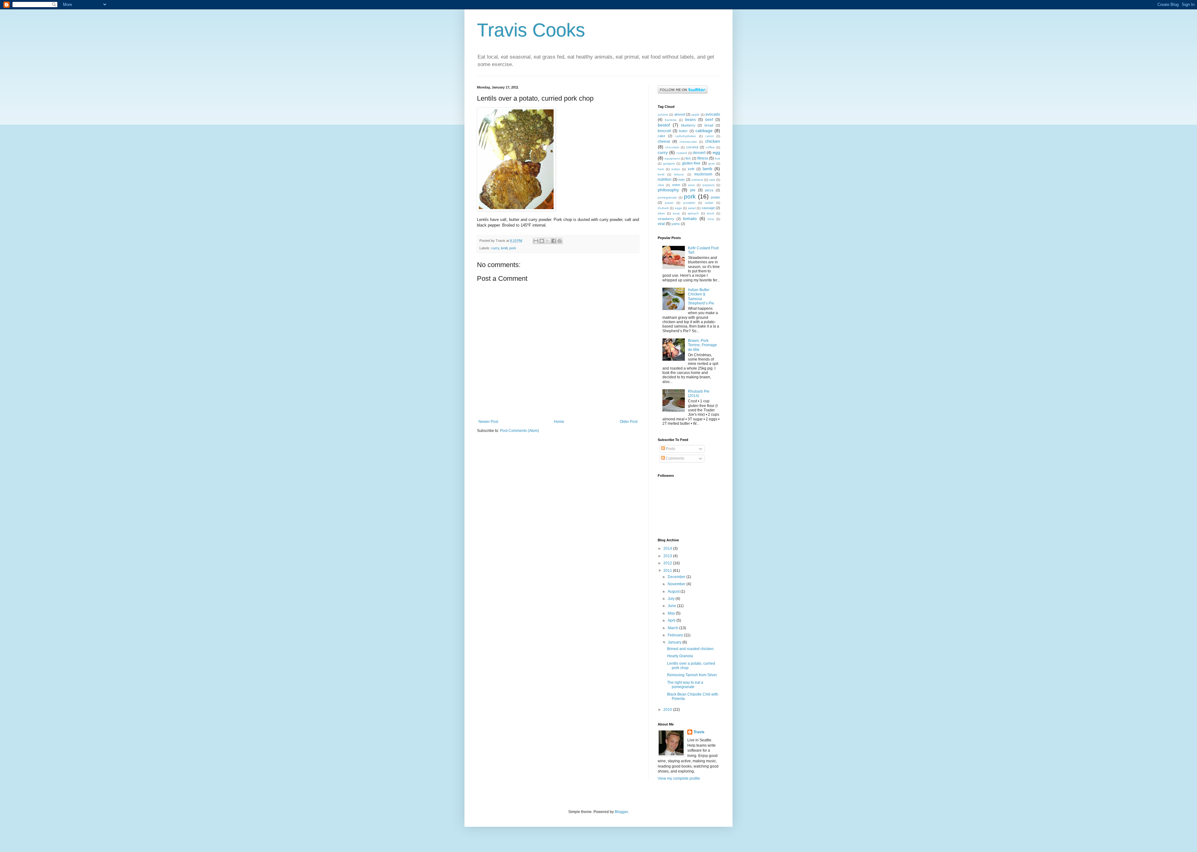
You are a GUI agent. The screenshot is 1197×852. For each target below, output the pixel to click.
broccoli (664, 131)
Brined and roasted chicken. (690, 649)
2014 (668, 548)
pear (691, 185)
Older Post (628, 421)
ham (661, 169)
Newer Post (488, 421)
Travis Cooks (531, 30)
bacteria (670, 120)
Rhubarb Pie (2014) (698, 393)
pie (692, 190)
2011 (668, 570)
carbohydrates (685, 136)
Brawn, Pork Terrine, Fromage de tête (702, 345)
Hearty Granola (680, 656)
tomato (690, 218)
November (677, 584)
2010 (668, 709)
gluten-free (691, 163)
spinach (693, 213)
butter (683, 131)
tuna (711, 219)
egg (716, 152)
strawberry (666, 219)
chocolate (672, 147)
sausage (708, 208)
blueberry (688, 125)
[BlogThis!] (542, 241)
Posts (670, 449)
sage (678, 208)
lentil (504, 248)
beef (709, 119)
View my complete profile (679, 778)
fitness (702, 158)
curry (495, 248)
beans (690, 119)
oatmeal (697, 179)
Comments (674, 458)
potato (715, 197)
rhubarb (663, 208)
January (675, 642)
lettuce (679, 174)
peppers (708, 185)
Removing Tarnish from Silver (692, 675)
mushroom (703, 174)
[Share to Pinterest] (559, 241)
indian (675, 169)
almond (679, 114)
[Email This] (536, 241)
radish (709, 202)
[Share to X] (548, 241)
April (672, 620)
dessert (699, 153)
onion (676, 185)
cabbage (704, 130)
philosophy (668, 189)
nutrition (664, 179)
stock (710, 213)
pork (512, 248)
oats (712, 179)
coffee (710, 147)
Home (559, 421)
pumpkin (689, 202)
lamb (707, 168)
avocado (712, 114)
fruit (717, 158)
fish (688, 158)
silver (661, 213)
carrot (709, 136)
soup (676, 213)
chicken (712, 141)
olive (661, 185)
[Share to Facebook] (553, 241)
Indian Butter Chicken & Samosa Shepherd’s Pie (701, 296)
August (674, 591)
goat (711, 163)
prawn (669, 202)
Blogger (621, 812)
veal (661, 224)
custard (681, 153)
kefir (691, 169)
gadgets (669, 163)
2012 (668, 563)
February (676, 635)
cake (661, 136)
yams (675, 224)
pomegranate (667, 197)
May (672, 613)
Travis (699, 732)
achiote (663, 114)
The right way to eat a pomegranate (685, 684)
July (671, 598)
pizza (709, 190)
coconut (692, 147)
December (677, 577)
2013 (668, 556)
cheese (664, 141)
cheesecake (688, 141)
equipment (672, 158)
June (672, 606)
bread (708, 125)
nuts (681, 179)
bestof (664, 124)
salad (692, 208)
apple (695, 114)
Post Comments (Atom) (519, 430)
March (673, 628)
